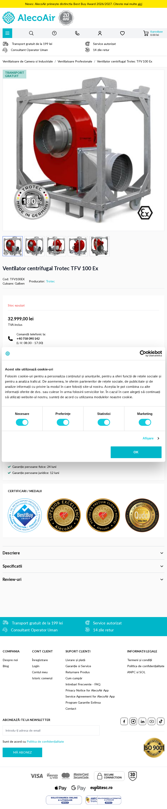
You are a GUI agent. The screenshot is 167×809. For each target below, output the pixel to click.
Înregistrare (40, 660)
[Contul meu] (100, 33)
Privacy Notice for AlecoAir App (87, 690)
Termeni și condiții (139, 660)
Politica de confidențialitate (145, 666)
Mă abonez (22, 752)
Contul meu (40, 672)
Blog (6, 666)
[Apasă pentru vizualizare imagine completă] (83, 150)
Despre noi (10, 660)
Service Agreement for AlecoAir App (90, 696)
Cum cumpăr (73, 678)
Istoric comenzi (42, 678)
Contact (70, 708)
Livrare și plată (75, 660)
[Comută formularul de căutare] (31, 33)
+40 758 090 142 (28, 338)
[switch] (63, 422)
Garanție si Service (78, 666)
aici (140, 4)
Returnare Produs (77, 672)
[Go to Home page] (83, 18)
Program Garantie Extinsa (83, 702)
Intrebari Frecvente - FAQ (82, 684)
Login (35, 666)
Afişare (148, 438)
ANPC (131, 672)
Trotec (50, 281)
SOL (142, 672)
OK (136, 452)
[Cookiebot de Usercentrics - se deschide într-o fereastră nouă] (143, 353)
